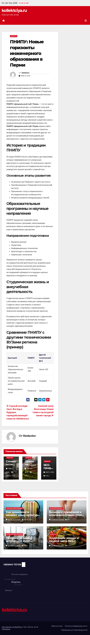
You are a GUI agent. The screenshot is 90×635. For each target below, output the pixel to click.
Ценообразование (56, 508)
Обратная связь (57, 626)
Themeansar (6, 629)
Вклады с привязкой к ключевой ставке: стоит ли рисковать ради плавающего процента (66, 516)
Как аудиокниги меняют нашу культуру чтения (22, 515)
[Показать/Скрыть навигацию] (85, 20)
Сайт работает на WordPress (12, 627)
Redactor (25, 73)
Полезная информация (14, 508)
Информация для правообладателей (74, 630)
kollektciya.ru (14, 10)
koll (47, 476)
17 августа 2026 (57, 519)
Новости (14, 36)
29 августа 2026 (14, 519)
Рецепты (53, 534)
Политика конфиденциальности (76, 626)
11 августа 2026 (14, 545)
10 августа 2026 (57, 545)
